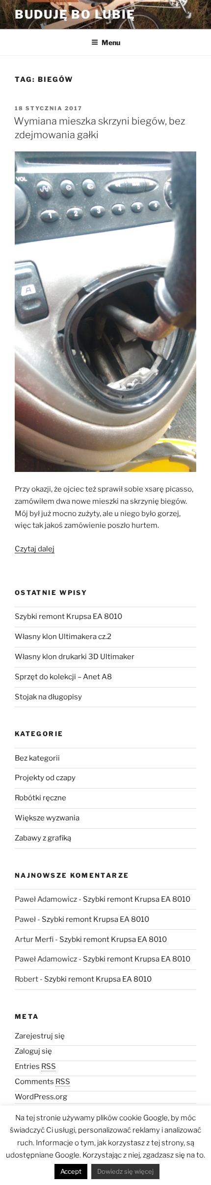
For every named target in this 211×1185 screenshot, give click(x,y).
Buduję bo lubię (75, 14)
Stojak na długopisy (48, 696)
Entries (35, 1066)
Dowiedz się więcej (125, 1171)
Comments (42, 1081)
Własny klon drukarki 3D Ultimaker (74, 656)
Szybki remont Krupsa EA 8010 (68, 616)
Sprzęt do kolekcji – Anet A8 (63, 676)
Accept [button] (70, 1171)
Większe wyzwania (47, 818)
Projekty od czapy (45, 777)
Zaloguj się (33, 1051)
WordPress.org (41, 1096)
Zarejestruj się (40, 1036)
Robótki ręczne (40, 797)
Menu (111, 42)
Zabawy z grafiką (43, 838)
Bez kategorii (37, 758)
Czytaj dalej (34, 548)
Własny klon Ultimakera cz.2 (63, 636)
